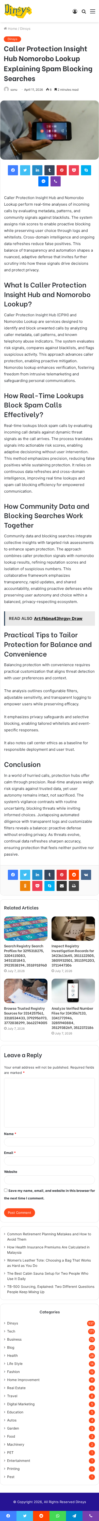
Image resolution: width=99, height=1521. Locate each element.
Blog (10, 1347)
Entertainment (18, 1461)
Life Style (15, 1364)
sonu (13, 89)
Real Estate (16, 1388)
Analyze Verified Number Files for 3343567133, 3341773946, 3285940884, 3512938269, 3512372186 (72, 1017)
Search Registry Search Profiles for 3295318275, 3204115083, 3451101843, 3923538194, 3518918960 (25, 955)
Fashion (13, 1372)
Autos (11, 1420)
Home (12, 29)
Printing (13, 1469)
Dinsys (25, 29)
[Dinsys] (18, 11)
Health (12, 1356)
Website (10, 1172)
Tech (11, 1331)
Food (11, 1436)
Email (10, 1153)
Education (15, 1412)
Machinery (15, 1444)
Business (14, 1339)
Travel (12, 1396)
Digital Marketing (21, 1404)
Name (10, 1134)
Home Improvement (23, 1380)
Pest (10, 1477)
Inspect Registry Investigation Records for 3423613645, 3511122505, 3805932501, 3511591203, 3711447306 (73, 955)
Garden (13, 1428)
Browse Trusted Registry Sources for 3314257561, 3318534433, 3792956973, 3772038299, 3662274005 (25, 1015)
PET (10, 1453)
